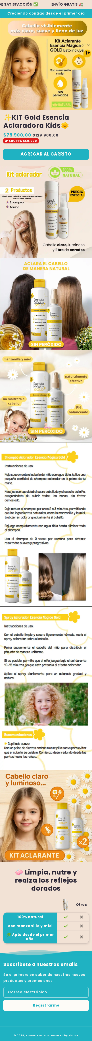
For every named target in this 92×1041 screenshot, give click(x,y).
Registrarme (46, 1005)
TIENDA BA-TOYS (38, 1035)
